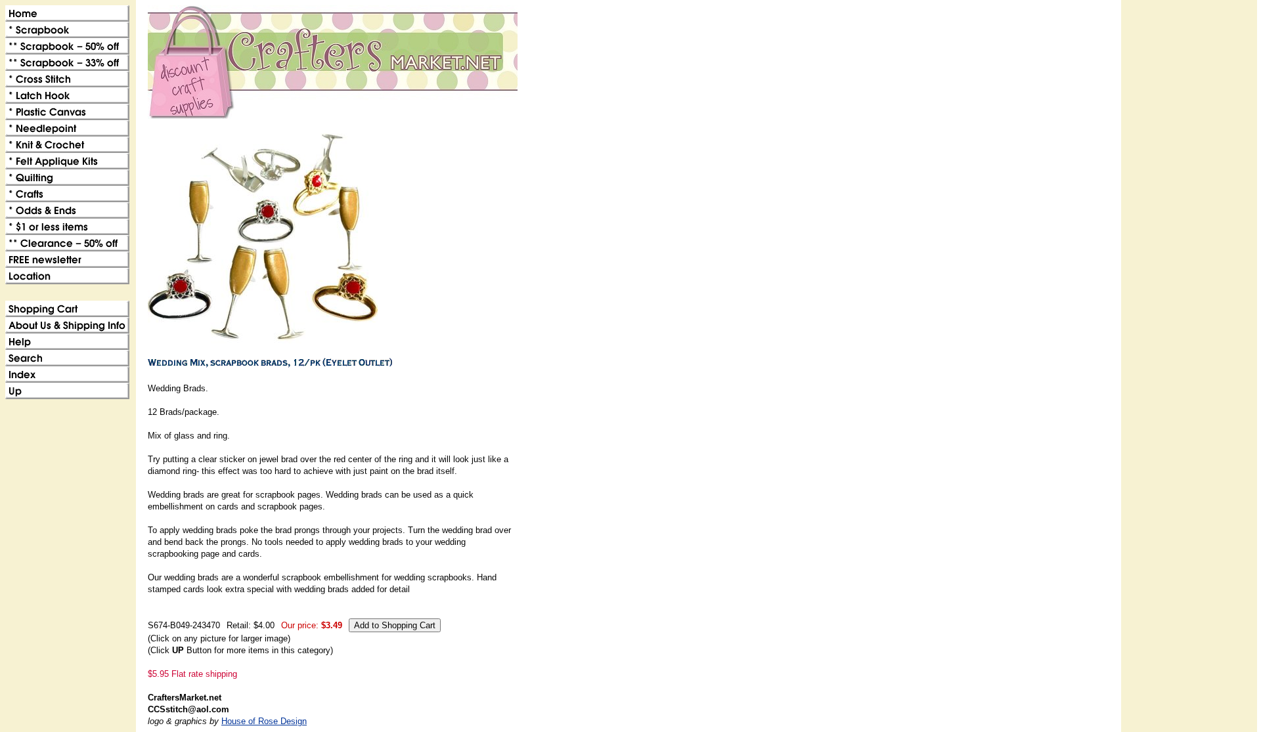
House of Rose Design (264, 721)
